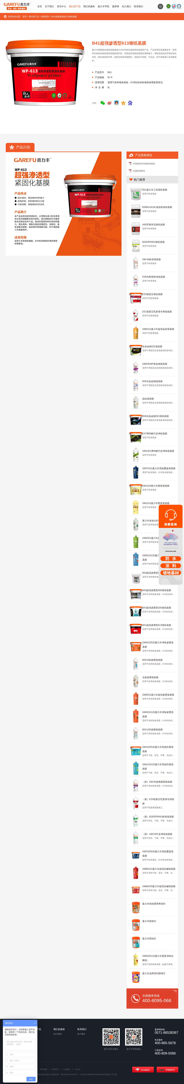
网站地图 (43, 1069)
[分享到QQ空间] (123, 103)
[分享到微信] (102, 103)
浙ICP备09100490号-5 (69, 1074)
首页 (25, 16)
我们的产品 (34, 16)
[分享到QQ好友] (116, 103)
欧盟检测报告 (139, 171)
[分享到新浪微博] (109, 103)
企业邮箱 (66, 1069)
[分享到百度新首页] (130, 103)
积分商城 (57, 1034)
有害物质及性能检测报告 (144, 163)
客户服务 (81, 1034)
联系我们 (55, 1069)
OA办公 (78, 1069)
